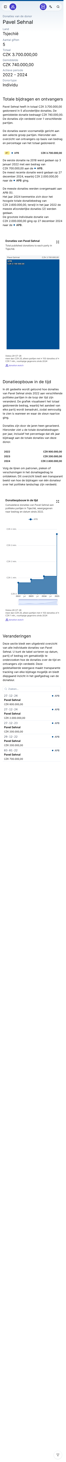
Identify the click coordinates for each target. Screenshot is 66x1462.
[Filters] (57, 1455)
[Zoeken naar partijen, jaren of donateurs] (58, 6)
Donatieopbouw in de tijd (27, 381)
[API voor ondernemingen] (43, 6)
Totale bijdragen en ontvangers (33, 99)
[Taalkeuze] (50, 6)
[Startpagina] (12, 6)
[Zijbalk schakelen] (5, 6)
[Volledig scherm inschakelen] (58, 242)
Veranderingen (17, 636)
